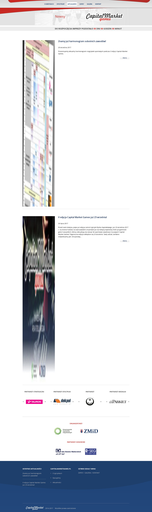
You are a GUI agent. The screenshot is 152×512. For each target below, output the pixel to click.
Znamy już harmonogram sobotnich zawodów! (82, 41)
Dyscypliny (61, 4)
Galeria (89, 4)
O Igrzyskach (49, 4)
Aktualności (72, 4)
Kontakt (98, 4)
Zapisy (82, 4)
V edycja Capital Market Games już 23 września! (82, 217)
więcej (125, 58)
